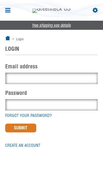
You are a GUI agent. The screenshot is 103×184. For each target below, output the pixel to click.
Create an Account (22, 145)
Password (16, 92)
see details (51, 26)
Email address (21, 66)
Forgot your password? (28, 115)
